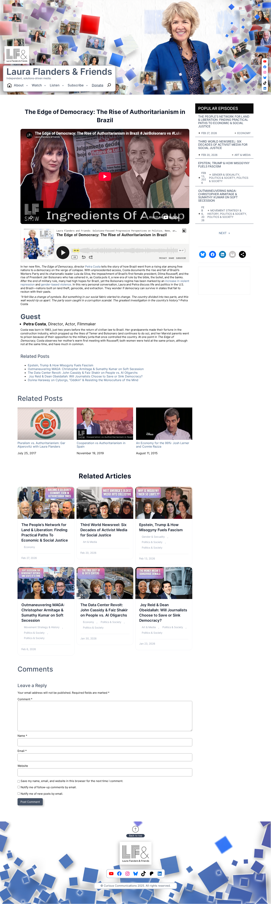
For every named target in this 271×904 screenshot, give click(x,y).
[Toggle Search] (109, 85)
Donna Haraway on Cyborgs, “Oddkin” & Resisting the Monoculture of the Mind (83, 380)
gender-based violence (56, 284)
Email (22, 751)
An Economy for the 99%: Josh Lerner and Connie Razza (162, 444)
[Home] (9, 85)
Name (22, 735)
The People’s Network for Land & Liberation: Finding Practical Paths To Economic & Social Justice (44, 532)
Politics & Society (152, 542)
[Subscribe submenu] (87, 85)
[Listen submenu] (63, 85)
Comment (25, 699)
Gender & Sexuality (153, 536)
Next (224, 233)
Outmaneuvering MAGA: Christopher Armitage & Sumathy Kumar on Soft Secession (86, 369)
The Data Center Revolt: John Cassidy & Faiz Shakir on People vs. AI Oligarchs (83, 372)
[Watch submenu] (45, 85)
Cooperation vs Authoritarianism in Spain (101, 444)
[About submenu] (27, 85)
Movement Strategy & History (42, 627)
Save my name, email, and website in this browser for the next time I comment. (72, 781)
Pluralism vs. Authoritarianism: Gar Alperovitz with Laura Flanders (41, 444)
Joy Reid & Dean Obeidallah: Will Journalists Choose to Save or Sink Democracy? (85, 376)
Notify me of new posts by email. (42, 793)
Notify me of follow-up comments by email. (49, 787)
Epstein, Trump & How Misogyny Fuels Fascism (60, 365)
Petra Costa (92, 266)
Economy (29, 547)
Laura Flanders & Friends (59, 71)
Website (23, 766)
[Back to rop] (135, 829)
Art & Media (90, 541)
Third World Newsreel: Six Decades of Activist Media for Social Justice (103, 530)
